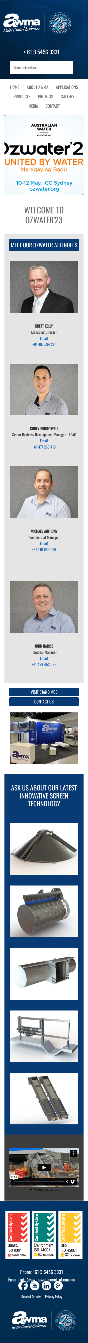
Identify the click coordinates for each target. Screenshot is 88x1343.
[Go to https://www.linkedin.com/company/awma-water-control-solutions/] (46, 1285)
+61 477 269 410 (44, 447)
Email (44, 338)
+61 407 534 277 (44, 344)
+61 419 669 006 (44, 549)
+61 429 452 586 (44, 664)
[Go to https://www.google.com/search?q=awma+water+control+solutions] (58, 1286)
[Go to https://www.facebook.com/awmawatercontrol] (23, 1285)
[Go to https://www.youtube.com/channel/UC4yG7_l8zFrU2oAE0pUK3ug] (34, 1285)
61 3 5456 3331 (43, 51)
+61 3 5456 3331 (48, 1271)
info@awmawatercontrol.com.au (47, 1279)
